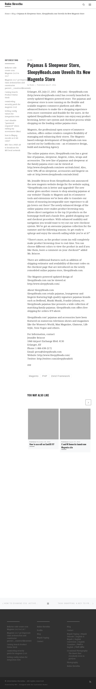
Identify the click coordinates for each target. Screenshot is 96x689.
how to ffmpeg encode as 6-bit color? (11, 138)
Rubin (32, 85)
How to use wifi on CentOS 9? (42, 444)
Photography (72, 662)
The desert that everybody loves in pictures (76, 656)
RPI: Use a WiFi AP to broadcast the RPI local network (13, 147)
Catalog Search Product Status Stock (11, 95)
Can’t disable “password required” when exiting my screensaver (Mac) (13, 125)
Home (7, 14)
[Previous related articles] (82, 402)
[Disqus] (59, 491)
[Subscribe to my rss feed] (90, 681)
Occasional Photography (77, 651)
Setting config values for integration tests (12, 114)
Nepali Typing (43, 638)
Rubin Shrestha (43, 627)
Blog (14, 14)
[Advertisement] (48, 36)
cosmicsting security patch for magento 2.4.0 (12, 104)
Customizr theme (41, 684)
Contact (40, 641)
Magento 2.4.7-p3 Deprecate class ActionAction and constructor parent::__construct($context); (18, 84)
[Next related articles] (88, 402)
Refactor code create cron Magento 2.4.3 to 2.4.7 (12, 72)
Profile (40, 630)
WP (16, 684)
